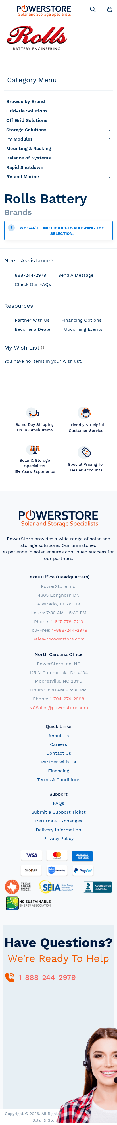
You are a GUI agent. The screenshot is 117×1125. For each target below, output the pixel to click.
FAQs (58, 803)
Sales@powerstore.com (58, 639)
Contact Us (58, 753)
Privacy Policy (58, 838)
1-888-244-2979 (69, 630)
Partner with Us (58, 762)
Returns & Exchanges (58, 821)
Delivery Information (58, 829)
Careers (58, 744)
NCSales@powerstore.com (58, 707)
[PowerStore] (44, 10)
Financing (58, 770)
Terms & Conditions (58, 779)
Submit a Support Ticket (58, 812)
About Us (58, 735)
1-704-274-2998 (67, 698)
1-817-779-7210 (67, 621)
